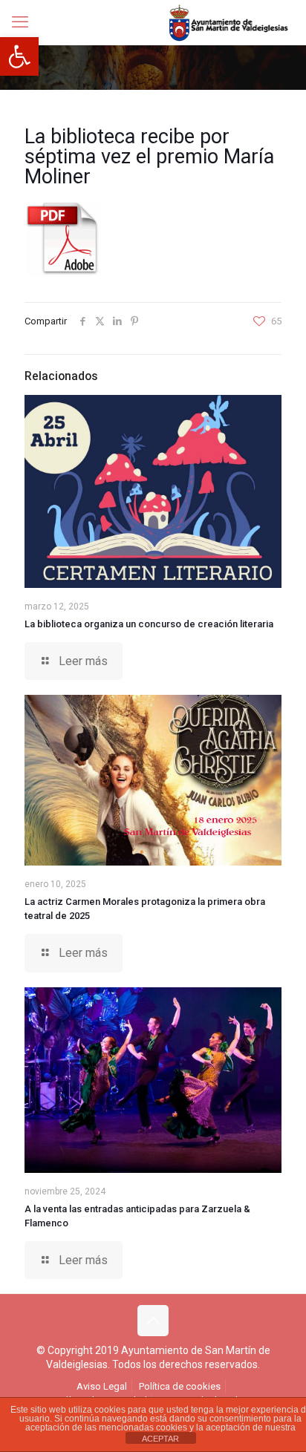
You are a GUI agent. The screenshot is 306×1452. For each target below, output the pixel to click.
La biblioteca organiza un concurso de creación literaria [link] (149, 623)
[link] (19, 56)
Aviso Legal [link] (101, 1386)
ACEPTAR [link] (160, 1438)
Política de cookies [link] (180, 1386)
